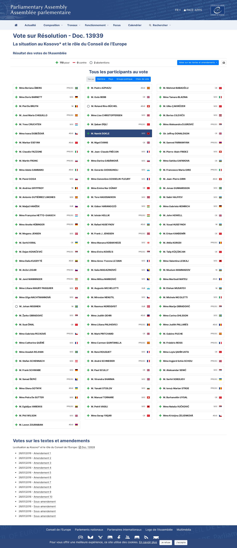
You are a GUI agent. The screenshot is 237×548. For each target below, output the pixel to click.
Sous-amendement (45, 501)
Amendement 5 (42, 472)
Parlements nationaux (89, 529)
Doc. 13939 (88, 447)
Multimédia (184, 529)
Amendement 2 (42, 458)
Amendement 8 (42, 487)
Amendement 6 (42, 477)
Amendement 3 (42, 462)
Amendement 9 (42, 491)
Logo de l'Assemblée (159, 529)
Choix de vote (142, 79)
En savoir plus (148, 542)
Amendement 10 (43, 496)
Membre (101, 79)
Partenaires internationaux (124, 529)
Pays (111, 79)
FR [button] (176, 10)
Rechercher (160, 25)
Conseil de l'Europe (58, 529)
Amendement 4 (42, 467)
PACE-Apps (194, 10)
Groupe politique (124, 79)
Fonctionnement (95, 25)
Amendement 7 (42, 482)
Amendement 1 (42, 453)
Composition (52, 25)
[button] (224, 62)
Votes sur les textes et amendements (197, 62)
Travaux (72, 25)
